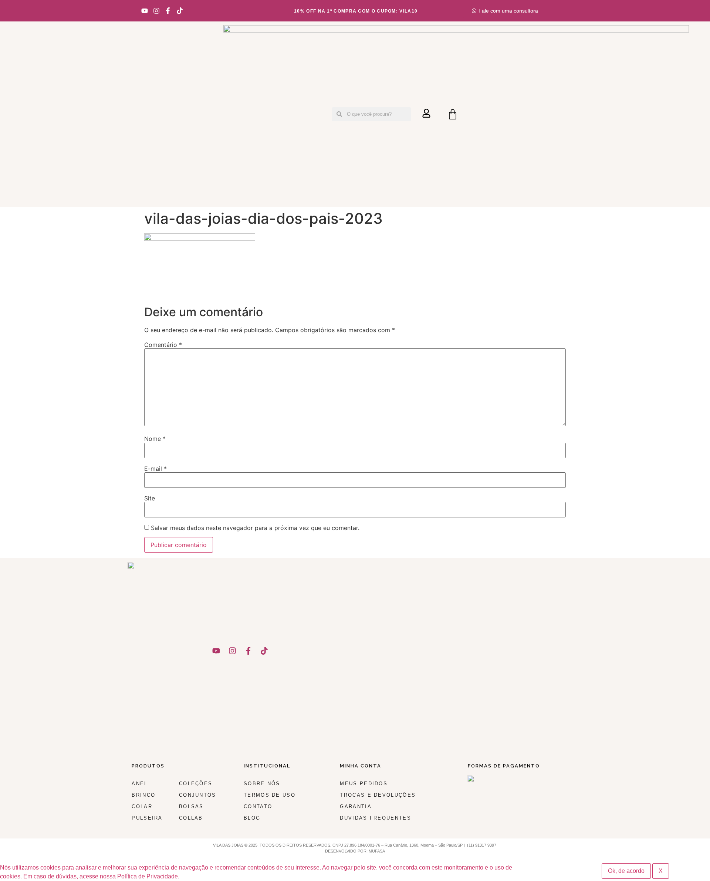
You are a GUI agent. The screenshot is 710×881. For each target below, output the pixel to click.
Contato (258, 806)
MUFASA (377, 851)
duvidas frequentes (375, 818)
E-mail (155, 469)
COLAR (142, 806)
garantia (355, 806)
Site (149, 498)
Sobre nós (262, 783)
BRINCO (143, 795)
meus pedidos (364, 783)
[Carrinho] (452, 114)
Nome (155, 439)
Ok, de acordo (626, 871)
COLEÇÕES (195, 783)
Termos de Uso (269, 795)
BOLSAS (191, 806)
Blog (252, 818)
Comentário (163, 345)
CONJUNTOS (197, 795)
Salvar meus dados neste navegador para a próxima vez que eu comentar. (255, 528)
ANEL (140, 783)
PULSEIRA (147, 818)
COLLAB (191, 818)
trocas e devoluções (378, 795)
